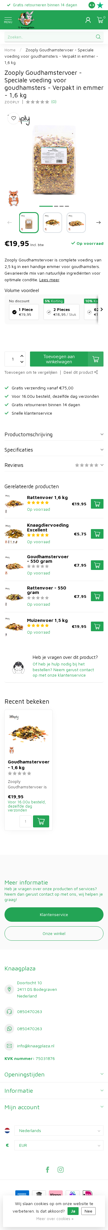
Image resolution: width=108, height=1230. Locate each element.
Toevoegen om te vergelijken (30, 372)
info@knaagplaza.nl (35, 1045)
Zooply (12, 102)
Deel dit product (79, 372)
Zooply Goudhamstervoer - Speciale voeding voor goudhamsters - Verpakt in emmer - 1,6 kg (51, 56)
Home (10, 49)
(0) (53, 101)
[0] (100, 20)
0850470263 (29, 1011)
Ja (73, 1210)
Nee (88, 1210)
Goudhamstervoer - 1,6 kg (28, 764)
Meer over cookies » (55, 1218)
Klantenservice (54, 914)
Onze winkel (54, 933)
